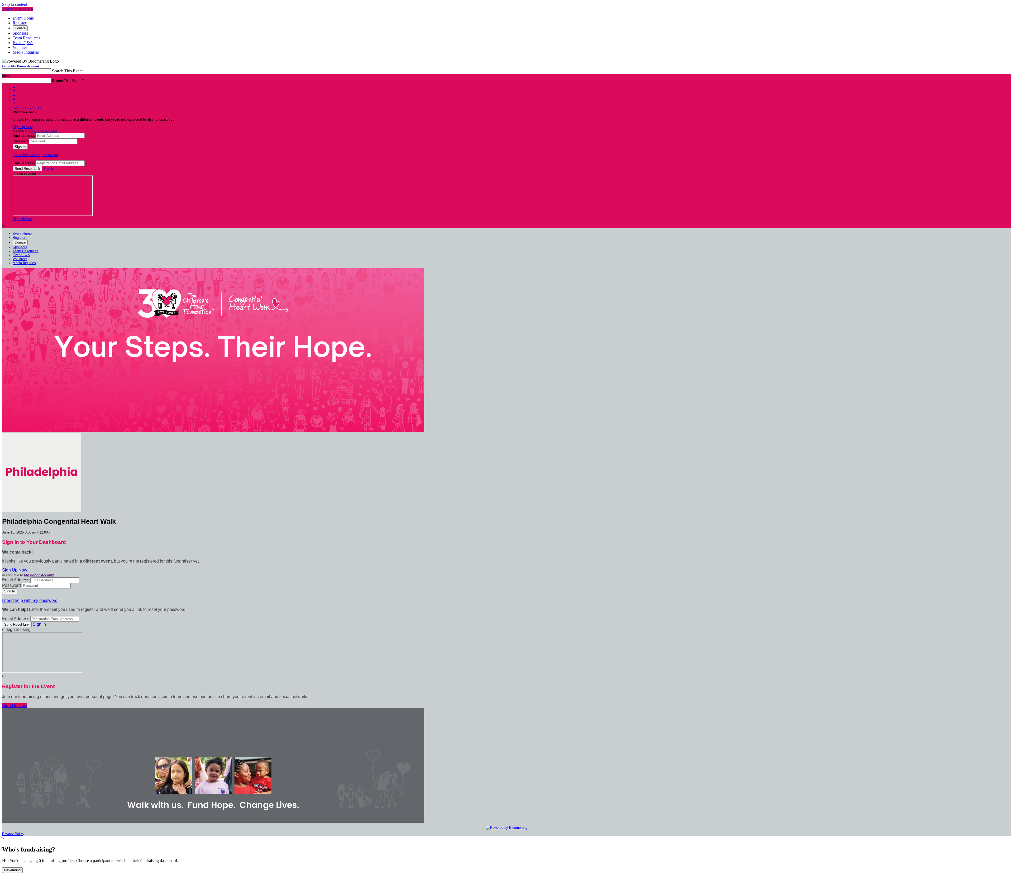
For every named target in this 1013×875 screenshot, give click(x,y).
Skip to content (14, 4)
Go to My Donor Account (20, 66)
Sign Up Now (22, 127)
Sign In (48, 169)
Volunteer (21, 47)
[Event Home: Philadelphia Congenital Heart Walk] (41, 511)
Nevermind (12, 870)
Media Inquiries (26, 52)
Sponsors (20, 33)
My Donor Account (44, 131)
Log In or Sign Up (17, 9)
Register (19, 23)
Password (20, 141)
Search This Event (67, 71)
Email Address (24, 136)
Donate (20, 28)
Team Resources (26, 38)
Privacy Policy (13, 834)
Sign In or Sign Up (27, 108)
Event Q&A (23, 42)
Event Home (23, 18)
